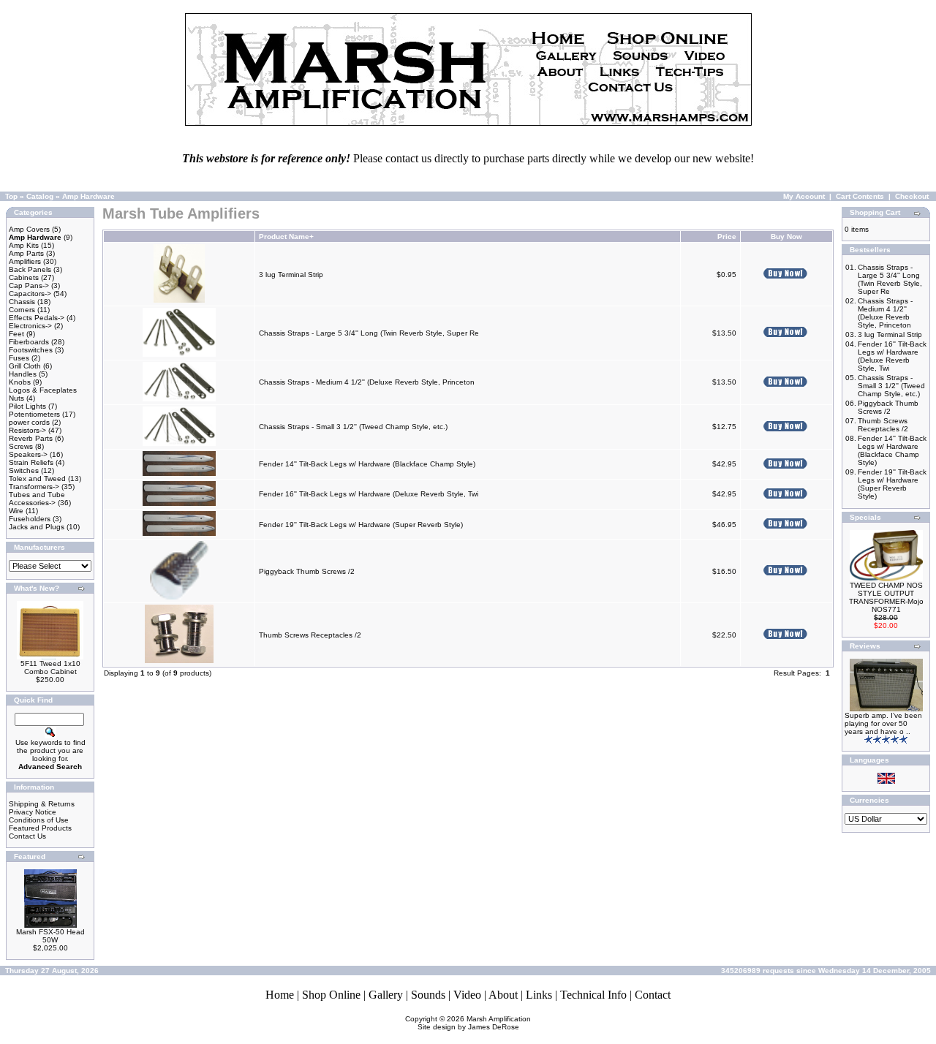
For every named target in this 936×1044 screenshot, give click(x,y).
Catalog (39, 196)
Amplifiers (25, 261)
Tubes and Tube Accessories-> (37, 499)
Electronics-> (30, 326)
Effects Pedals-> (36, 318)
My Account (804, 196)
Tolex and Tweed (37, 478)
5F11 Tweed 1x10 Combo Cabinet (50, 667)
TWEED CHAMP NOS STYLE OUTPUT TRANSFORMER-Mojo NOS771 (886, 597)
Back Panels (30, 269)
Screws (21, 446)
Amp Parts (26, 253)
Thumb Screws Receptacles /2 (310, 635)
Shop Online (331, 994)
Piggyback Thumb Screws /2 (307, 571)
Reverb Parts (31, 438)
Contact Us (27, 836)
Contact (653, 994)
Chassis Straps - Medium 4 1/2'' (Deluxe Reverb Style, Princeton (368, 382)
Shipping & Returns (42, 804)
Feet (16, 334)
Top (11, 196)
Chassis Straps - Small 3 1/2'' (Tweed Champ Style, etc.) (353, 427)
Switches (24, 470)
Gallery (386, 994)
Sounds (428, 994)
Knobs (20, 382)
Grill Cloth (25, 366)
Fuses (19, 358)
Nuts (16, 398)
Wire (16, 511)
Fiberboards (29, 342)
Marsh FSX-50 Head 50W (50, 936)
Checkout (912, 196)
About (503, 994)
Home (279, 994)
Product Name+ (286, 236)
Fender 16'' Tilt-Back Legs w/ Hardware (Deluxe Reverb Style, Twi (368, 494)
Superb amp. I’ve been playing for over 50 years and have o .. (883, 723)
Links (539, 994)
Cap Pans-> (29, 285)
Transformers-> (34, 487)
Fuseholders (29, 519)
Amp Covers (29, 229)
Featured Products (40, 828)
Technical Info (593, 994)
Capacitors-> (30, 294)
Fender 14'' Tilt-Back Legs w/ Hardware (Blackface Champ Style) (367, 464)
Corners (22, 310)
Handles (23, 374)
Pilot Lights (27, 406)
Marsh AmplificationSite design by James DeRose (475, 1023)
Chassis (22, 302)
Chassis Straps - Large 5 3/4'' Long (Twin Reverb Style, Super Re (369, 333)
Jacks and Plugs (36, 527)
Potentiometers (34, 414)
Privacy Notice (32, 812)
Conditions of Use (39, 820)
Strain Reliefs (31, 462)
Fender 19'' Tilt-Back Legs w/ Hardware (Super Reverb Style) (361, 525)
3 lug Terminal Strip (291, 275)
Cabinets (24, 277)
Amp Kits (24, 245)
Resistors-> (27, 430)
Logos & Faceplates (43, 390)
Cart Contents (860, 196)
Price (726, 236)
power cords (29, 422)
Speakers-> (28, 454)
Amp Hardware (88, 196)
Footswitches (31, 350)
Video (467, 994)
